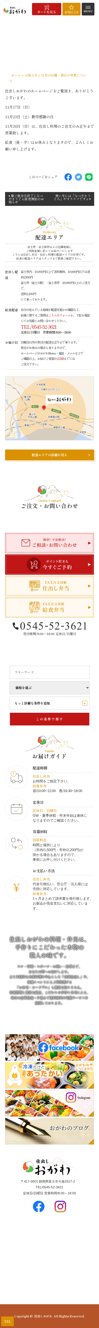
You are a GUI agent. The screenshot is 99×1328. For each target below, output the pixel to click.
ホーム (16, 75)
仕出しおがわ (43, 1316)
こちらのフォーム (59, 315)
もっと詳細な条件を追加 (50, 703)
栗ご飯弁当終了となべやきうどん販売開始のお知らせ (26, 198)
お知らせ (31, 75)
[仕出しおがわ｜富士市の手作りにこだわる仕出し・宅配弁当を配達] (16, 10)
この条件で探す (49, 719)
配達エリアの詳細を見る (49, 455)
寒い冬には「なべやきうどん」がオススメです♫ (72, 197)
